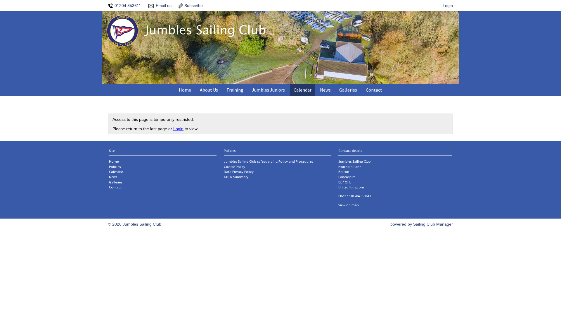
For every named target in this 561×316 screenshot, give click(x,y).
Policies (115, 166)
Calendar (302, 90)
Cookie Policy (234, 166)
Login (448, 5)
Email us (164, 5)
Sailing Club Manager (433, 224)
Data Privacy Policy (239, 171)
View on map (348, 205)
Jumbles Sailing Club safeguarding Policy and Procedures (268, 161)
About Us (209, 90)
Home (185, 90)
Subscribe (193, 5)
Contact (374, 90)
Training (234, 90)
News (325, 90)
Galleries (348, 90)
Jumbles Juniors (268, 90)
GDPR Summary (236, 177)
